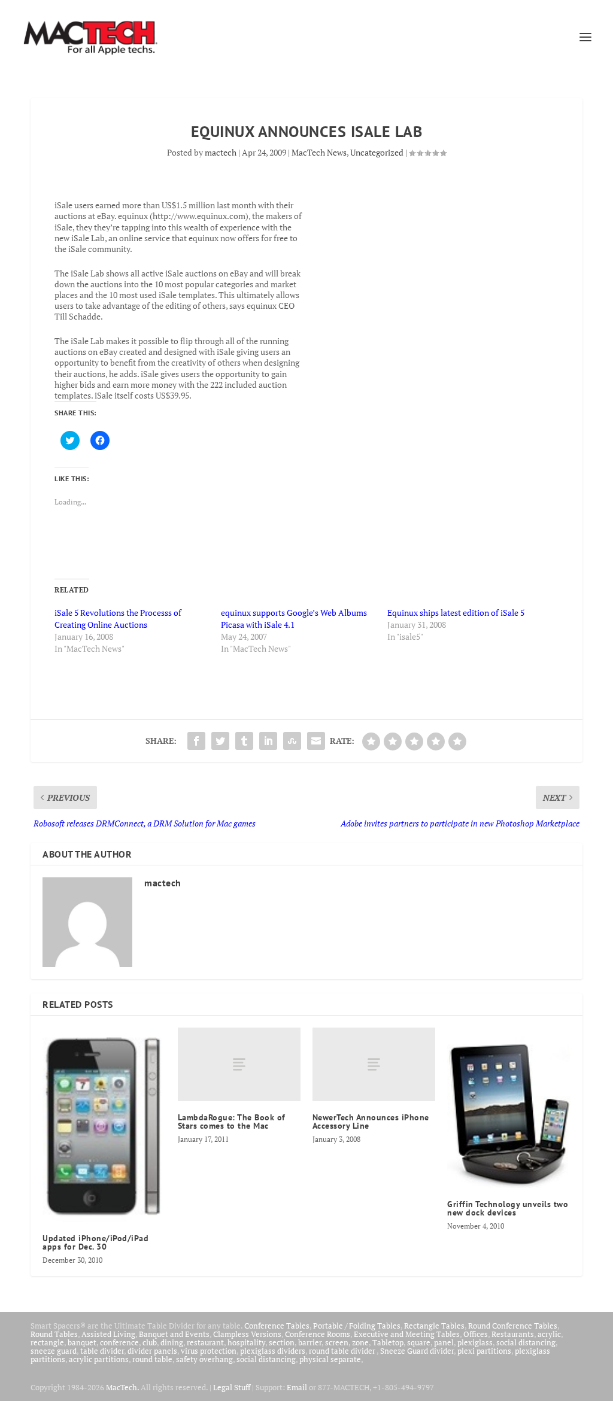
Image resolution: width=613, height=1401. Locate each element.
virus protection (208, 1350)
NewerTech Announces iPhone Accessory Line (370, 1121)
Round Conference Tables (512, 1325)
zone (360, 1342)
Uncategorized (376, 152)
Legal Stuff (231, 1387)
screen (336, 1342)
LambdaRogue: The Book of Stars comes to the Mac (232, 1121)
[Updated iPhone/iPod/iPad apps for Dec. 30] (104, 1125)
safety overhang (204, 1359)
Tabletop (387, 1342)
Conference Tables (276, 1325)
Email (297, 1387)
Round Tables (54, 1334)
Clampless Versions (247, 1334)
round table (152, 1359)
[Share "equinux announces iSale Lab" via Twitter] (220, 741)
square (418, 1342)
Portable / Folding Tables (356, 1325)
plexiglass (475, 1342)
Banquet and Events (174, 1334)
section (282, 1342)
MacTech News (319, 152)
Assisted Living (108, 1334)
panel (444, 1342)
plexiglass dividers (272, 1350)
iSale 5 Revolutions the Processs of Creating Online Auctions (117, 618)
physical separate (330, 1359)
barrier (309, 1342)
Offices (475, 1334)
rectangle (47, 1342)
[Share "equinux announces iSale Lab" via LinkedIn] (268, 741)
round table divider (343, 1350)
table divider (102, 1350)
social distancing (526, 1342)
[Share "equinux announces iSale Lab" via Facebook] (196, 741)
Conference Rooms (317, 1334)
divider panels (152, 1350)
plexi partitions (484, 1350)
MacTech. (122, 1387)
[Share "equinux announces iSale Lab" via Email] (316, 741)
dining (171, 1342)
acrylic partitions (99, 1359)
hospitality (246, 1342)
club (149, 1342)
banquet (82, 1342)
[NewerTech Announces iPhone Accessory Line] (373, 1064)
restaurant (205, 1342)
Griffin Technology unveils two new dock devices (507, 1208)
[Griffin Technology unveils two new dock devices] (508, 1108)
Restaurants (512, 1334)
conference (119, 1342)
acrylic (549, 1334)
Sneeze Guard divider (417, 1350)
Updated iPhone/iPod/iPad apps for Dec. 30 (95, 1242)
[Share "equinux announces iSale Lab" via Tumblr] (244, 741)
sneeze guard (54, 1350)
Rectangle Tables (434, 1325)
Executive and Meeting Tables (407, 1334)
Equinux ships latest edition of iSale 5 (455, 612)
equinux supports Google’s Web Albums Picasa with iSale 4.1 (294, 618)
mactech (220, 152)
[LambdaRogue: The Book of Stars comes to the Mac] (239, 1064)
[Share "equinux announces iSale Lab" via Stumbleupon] (292, 741)
